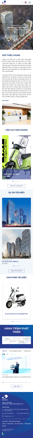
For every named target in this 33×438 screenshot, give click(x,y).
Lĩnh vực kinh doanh (14, 421)
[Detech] (4, 2)
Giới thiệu (5, 421)
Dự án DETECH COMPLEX (10, 261)
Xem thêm (5, 100)
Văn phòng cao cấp (7, 259)
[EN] (26, 2)
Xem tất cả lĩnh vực (16, 185)
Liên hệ (4, 426)
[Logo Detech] (16, 397)
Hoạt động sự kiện (15, 351)
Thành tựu (27, 351)
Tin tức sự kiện (18, 423)
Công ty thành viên (7, 423)
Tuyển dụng (27, 423)
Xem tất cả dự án (16, 270)
